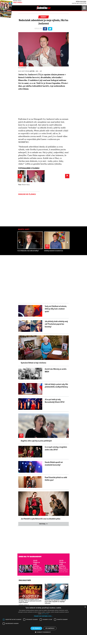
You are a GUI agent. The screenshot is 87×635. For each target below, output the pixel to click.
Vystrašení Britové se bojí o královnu (33, 363)
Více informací (45, 613)
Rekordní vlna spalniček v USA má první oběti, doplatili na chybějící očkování (55, 601)
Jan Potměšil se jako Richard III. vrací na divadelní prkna (40, 519)
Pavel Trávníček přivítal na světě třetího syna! (56, 479)
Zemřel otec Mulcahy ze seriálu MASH (55, 370)
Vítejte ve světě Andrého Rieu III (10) (37, 564)
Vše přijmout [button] (36, 628)
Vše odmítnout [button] (49, 628)
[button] (43, 616)
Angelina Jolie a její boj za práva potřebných (36, 441)
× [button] (85, 607)
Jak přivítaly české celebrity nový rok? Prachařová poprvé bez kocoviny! (56, 324)
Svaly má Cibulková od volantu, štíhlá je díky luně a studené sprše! (56, 309)
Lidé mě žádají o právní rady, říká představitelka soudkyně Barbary (56, 385)
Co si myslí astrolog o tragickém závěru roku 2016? (56, 448)
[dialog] (43, 620)
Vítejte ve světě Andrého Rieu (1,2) (62, 564)
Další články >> (43, 524)
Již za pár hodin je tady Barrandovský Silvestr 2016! (55, 401)
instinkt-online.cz (24, 605)
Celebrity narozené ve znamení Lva (53, 251)
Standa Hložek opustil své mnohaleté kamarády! (54, 463)
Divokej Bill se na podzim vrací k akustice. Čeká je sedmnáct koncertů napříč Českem (30, 601)
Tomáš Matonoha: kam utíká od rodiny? (28, 251)
